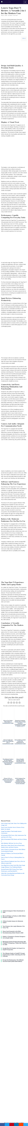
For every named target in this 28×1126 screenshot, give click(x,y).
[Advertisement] (14, 57)
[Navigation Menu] (25, 2)
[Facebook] (2, 1124)
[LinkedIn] (16, 1124)
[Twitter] (7, 1124)
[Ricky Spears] (5, 2)
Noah (11, 15)
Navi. (24, 38)
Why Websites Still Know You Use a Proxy (11, 843)
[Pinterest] (11, 1124)
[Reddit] (21, 1124)
